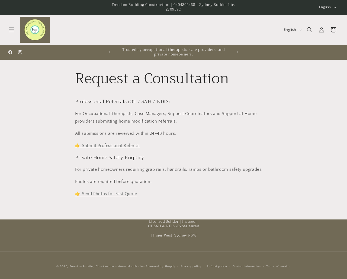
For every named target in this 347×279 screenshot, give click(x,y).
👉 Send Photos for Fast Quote (106, 193)
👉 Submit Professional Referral (107, 145)
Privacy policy (191, 266)
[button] (11, 30)
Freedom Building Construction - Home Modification (107, 266)
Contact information (247, 266)
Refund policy (217, 266)
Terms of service (278, 266)
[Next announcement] (237, 52)
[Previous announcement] (109, 52)
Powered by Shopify (160, 266)
